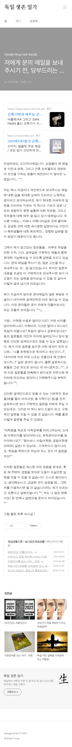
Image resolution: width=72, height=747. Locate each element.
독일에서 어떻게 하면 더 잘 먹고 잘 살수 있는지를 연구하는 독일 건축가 (28, 682)
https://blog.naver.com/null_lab (26, 108)
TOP (65, 735)
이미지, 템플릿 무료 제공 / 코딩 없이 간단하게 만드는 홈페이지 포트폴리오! (25, 148)
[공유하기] (16, 526)
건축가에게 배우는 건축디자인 (23, 114)
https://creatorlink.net (21, 135)
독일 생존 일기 (20, 7)
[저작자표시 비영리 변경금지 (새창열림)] (46, 525)
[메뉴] (65, 7)
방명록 (34, 21)
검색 (56, 7)
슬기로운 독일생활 (34, 541)
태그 (18, 21)
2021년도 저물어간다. (20, 551)
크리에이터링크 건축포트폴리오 (25, 141)
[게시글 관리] (20, 526)
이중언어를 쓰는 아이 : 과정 (24, 561)
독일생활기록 (15, 541)
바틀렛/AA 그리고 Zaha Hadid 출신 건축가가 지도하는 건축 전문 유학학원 (25, 121)
